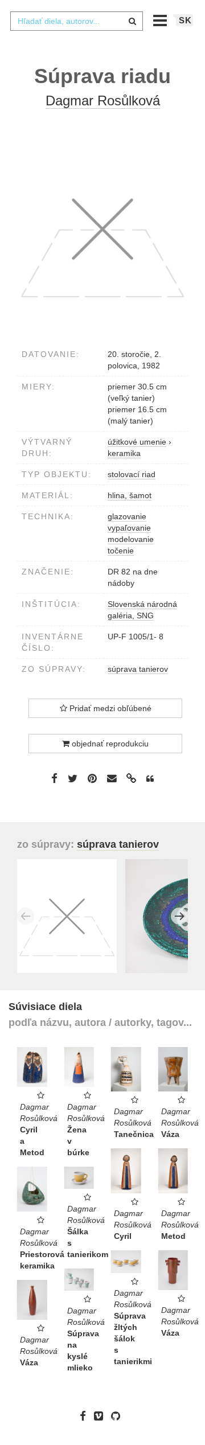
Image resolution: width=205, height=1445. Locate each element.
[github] (118, 1416)
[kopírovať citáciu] (150, 779)
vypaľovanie (129, 527)
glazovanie (127, 516)
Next (179, 916)
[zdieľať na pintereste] (92, 778)
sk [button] (185, 20)
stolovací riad (131, 474)
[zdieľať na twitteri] (72, 778)
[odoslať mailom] (111, 778)
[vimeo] (101, 1416)
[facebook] (86, 1416)
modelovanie (131, 539)
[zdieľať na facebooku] (54, 778)
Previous (25, 916)
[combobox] (76, 21)
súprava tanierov (138, 669)
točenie (121, 550)
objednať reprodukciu (109, 743)
